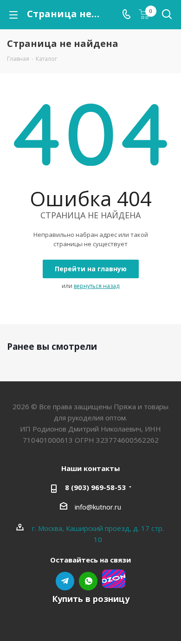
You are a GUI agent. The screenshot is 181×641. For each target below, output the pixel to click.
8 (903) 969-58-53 (95, 487)
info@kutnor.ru (98, 506)
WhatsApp (88, 581)
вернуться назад (96, 286)
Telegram (65, 581)
